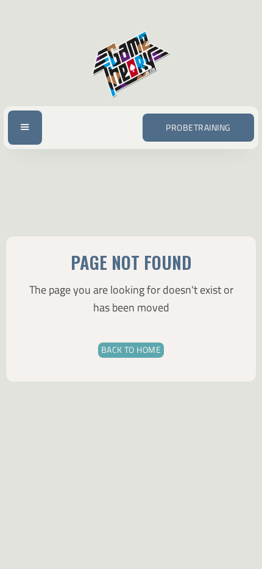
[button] (25, 128)
